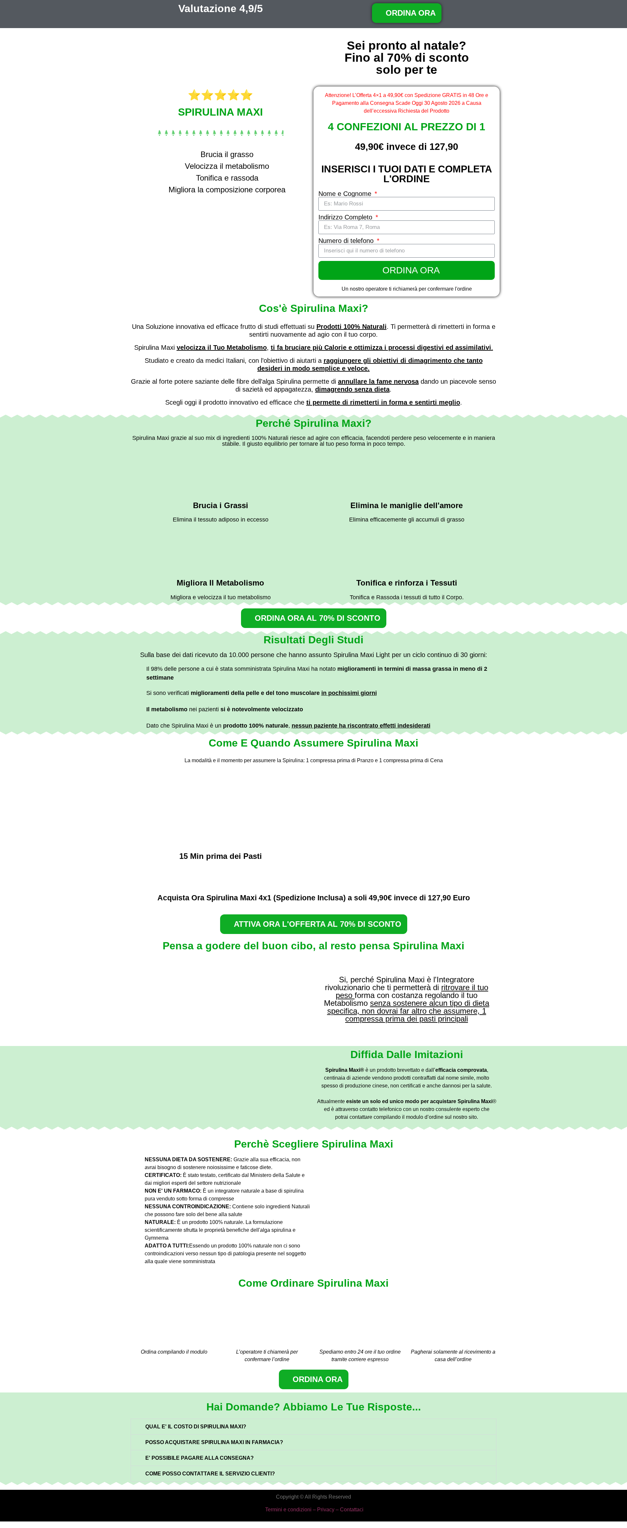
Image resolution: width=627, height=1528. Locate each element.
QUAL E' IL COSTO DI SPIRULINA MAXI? (195, 1426)
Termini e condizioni (288, 1509)
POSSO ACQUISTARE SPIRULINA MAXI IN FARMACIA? (214, 1442)
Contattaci (351, 1509)
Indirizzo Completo (346, 217)
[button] (313, 1426)
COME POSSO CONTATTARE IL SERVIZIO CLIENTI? (210, 1473)
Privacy (325, 1509)
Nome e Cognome (345, 193)
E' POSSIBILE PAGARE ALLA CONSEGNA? (199, 1458)
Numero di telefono (347, 240)
